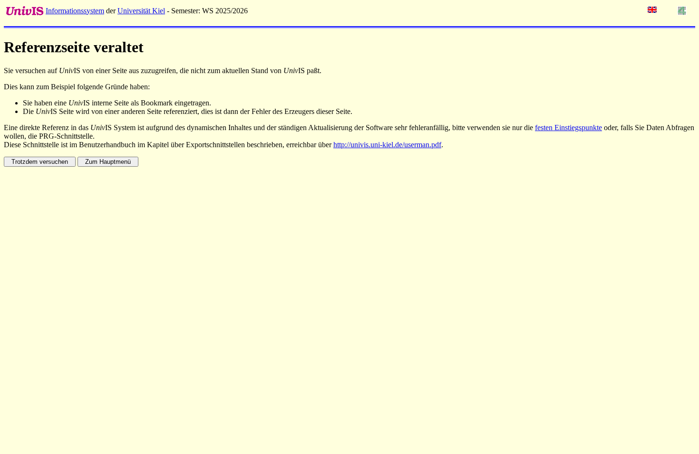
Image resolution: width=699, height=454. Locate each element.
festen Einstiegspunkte (568, 127)
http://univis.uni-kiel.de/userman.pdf (387, 145)
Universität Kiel (141, 11)
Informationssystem (75, 11)
